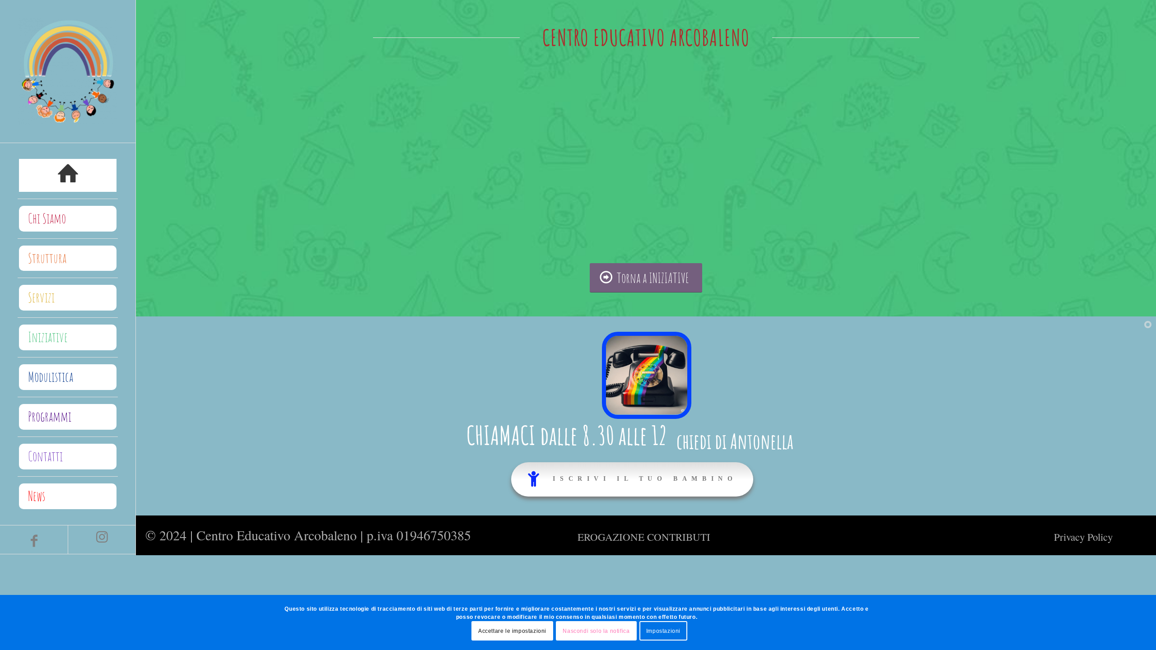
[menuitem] (68, 175)
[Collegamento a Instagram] (101, 539)
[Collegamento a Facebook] (34, 539)
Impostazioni (663, 630)
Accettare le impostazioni (512, 630)
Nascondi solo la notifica (596, 630)
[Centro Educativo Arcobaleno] (67, 71)
